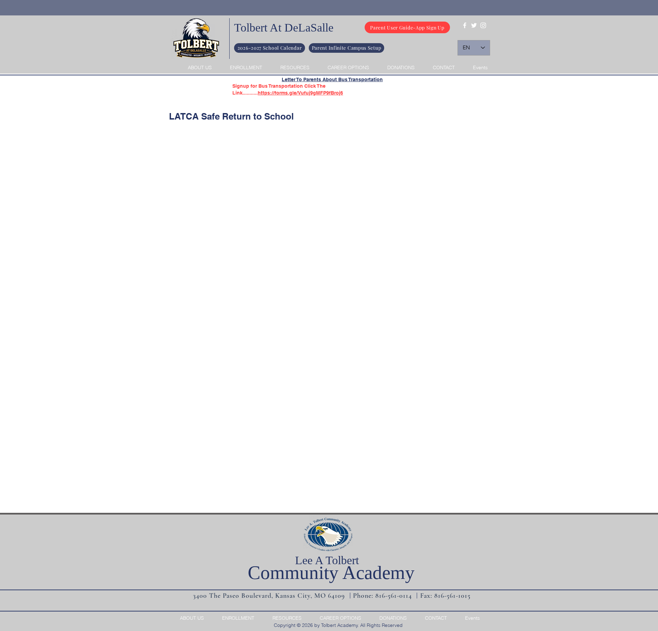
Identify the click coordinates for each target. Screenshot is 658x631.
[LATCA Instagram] (483, 25)
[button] (196, 67)
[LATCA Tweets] (474, 25)
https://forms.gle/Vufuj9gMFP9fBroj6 (300, 93)
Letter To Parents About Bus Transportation (332, 79)
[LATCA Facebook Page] (464, 25)
